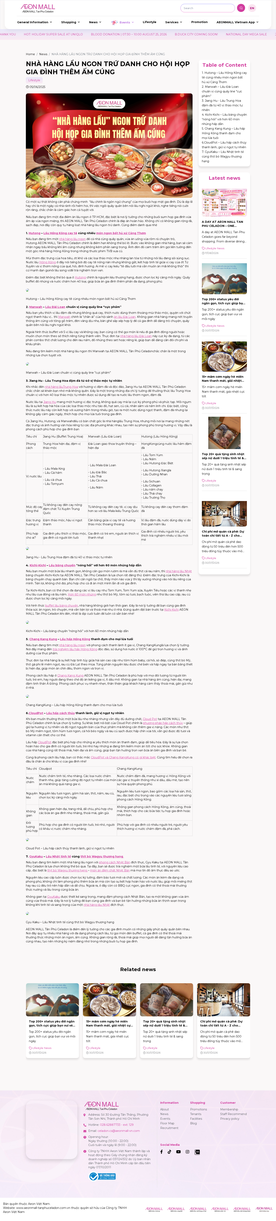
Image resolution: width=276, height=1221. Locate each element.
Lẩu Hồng (51, 233)
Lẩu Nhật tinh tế (58, 856)
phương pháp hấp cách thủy (163, 723)
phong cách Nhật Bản (114, 862)
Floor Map (167, 1123)
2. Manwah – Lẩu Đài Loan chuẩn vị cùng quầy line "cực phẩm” (222, 91)
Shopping (68, 22)
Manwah (35, 307)
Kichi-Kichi (38, 565)
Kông (63, 233)
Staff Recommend (233, 1114)
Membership (229, 1109)
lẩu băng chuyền (66, 605)
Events (125, 22)
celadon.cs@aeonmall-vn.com (119, 1131)
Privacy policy (229, 1119)
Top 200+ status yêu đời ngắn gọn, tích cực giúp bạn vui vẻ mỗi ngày (223, 303)
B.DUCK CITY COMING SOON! (136, 34)
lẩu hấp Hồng (80, 649)
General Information (32, 22)
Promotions (198, 1109)
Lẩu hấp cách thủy (60, 713)
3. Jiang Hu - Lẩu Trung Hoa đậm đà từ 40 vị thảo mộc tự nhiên (222, 105)
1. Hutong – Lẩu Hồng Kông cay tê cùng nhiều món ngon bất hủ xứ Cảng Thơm (224, 77)
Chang (34, 639)
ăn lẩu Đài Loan (125, 317)
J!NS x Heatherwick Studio (233, 34)
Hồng (43, 262)
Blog (193, 1123)
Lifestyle (149, 22)
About (164, 1109)
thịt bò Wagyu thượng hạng (67, 870)
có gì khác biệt (145, 757)
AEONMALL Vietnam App (236, 22)
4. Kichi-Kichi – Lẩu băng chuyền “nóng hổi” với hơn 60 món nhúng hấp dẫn (224, 119)
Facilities (196, 1119)
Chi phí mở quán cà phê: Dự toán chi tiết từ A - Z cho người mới (223, 535)
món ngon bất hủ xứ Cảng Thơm (121, 233)
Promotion (199, 22)
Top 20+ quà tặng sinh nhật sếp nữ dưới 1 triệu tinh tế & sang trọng (223, 458)
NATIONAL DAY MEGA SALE (186, 34)
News (93, 22)
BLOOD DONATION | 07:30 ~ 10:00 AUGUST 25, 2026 (69, 34)
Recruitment (169, 1128)
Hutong (34, 233)
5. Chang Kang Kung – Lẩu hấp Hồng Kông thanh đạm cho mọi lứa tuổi (223, 133)
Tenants (195, 1114)
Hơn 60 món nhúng (82, 594)
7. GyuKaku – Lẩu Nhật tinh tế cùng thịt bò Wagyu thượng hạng (223, 156)
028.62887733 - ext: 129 (117, 1125)
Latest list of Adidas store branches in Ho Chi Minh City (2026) (222, 1025)
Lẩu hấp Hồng (71, 639)
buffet (49, 605)
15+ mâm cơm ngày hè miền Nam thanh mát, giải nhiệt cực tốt (222, 381)
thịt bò (86, 856)
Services (171, 22)
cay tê (72, 233)
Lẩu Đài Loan (55, 307)
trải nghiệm (61, 649)
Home (30, 54)
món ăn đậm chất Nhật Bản (110, 870)
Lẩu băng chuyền (62, 565)
